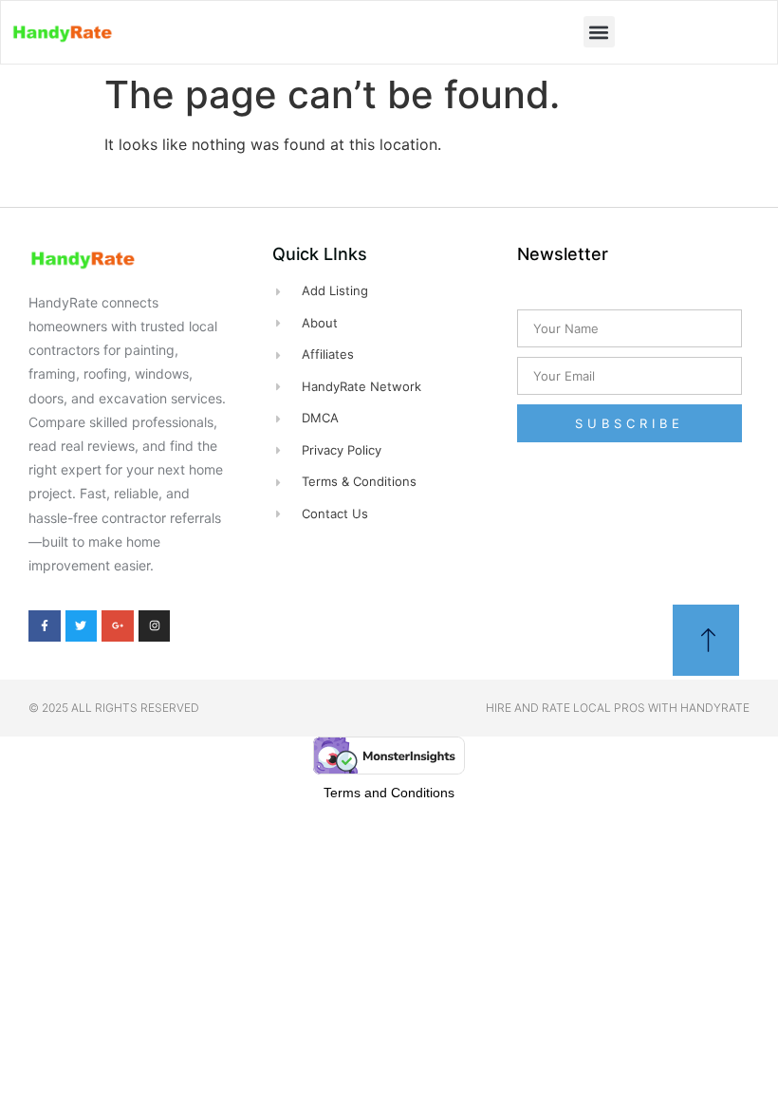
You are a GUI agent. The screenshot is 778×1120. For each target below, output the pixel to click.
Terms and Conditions (389, 792)
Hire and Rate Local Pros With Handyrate (618, 707)
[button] (599, 31)
